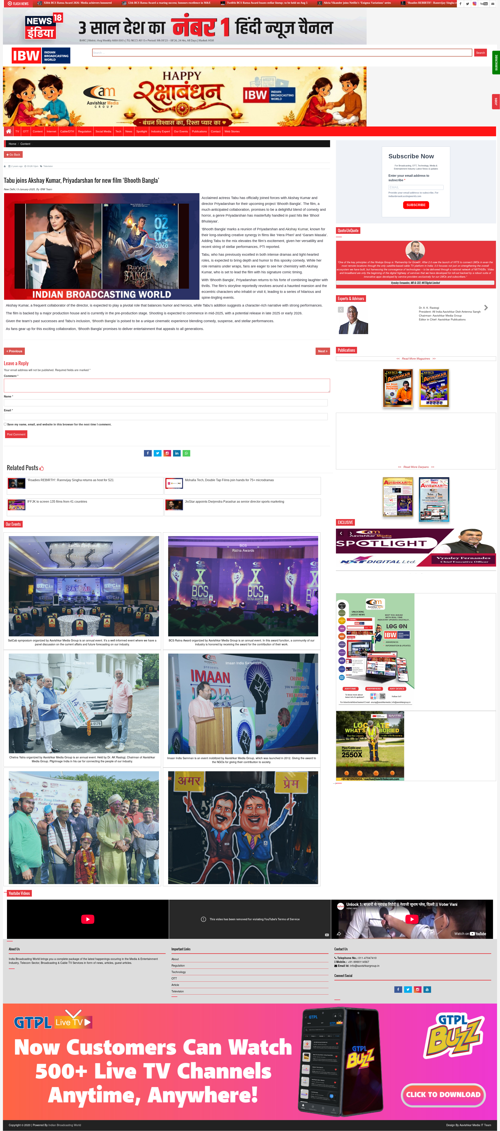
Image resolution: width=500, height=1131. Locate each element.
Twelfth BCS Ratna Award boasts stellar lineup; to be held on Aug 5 (121, 2)
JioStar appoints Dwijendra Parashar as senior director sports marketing (234, 501)
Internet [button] (51, 131)
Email (8, 410)
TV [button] (17, 131)
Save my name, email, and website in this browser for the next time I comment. (59, 424)
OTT (174, 978)
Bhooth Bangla (104, 321)
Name (8, 396)
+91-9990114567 (358, 962)
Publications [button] (199, 131)
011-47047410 (367, 958)
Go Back (14, 154)
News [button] (128, 131)
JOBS (496, 101)
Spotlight (141, 131)
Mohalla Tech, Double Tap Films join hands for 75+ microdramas (391, 2)
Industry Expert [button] (160, 131)
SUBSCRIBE (416, 205)
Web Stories (232, 131)
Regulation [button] (84, 131)
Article (175, 985)
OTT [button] (26, 131)
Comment (11, 376)
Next (322, 351)
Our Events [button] (181, 131)
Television (48, 166)
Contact (216, 131)
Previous (15, 351)
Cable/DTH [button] (67, 131)
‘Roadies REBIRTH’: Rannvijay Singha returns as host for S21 (299, 2)
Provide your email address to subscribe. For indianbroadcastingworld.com (413, 194)
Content (38, 131)
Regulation (178, 965)
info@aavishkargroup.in (364, 966)
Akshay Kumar (296, 229)
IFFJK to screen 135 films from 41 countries (57, 501)
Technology (178, 972)
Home (12, 144)
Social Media (103, 131)
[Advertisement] (416, 431)
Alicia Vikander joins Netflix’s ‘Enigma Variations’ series (211, 2)
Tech (118, 131)
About (175, 959)
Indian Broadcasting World (64, 1125)
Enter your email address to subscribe (408, 178)
